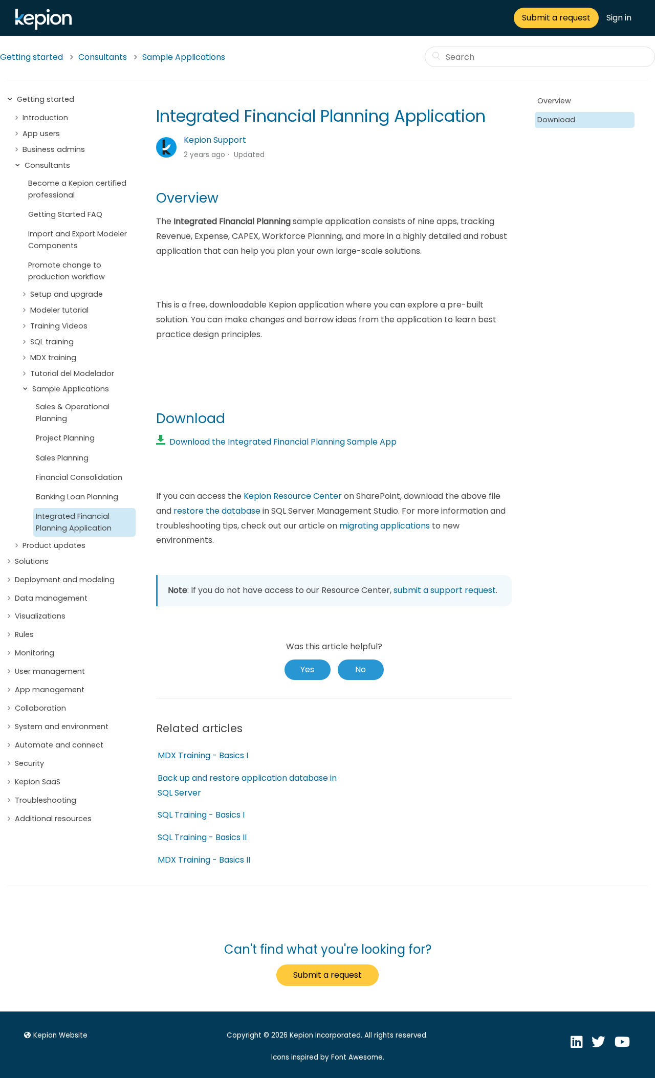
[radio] (308, 669)
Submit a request (556, 18)
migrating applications (384, 526)
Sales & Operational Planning (73, 413)
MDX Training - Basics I (203, 755)
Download (556, 120)
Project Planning (65, 438)
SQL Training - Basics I (201, 815)
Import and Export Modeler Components (77, 240)
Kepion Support (215, 140)
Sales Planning (62, 458)
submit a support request (445, 590)
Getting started (31, 57)
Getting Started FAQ (65, 214)
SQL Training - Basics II (202, 837)
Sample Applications (183, 57)
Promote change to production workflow (66, 271)
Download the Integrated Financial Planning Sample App (281, 442)
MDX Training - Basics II (204, 860)
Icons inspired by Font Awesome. (327, 1057)
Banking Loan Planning (77, 497)
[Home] (46, 27)
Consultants (102, 57)
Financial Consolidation (79, 477)
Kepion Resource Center (293, 496)
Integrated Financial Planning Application (74, 522)
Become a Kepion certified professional (77, 189)
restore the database (216, 511)
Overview (554, 101)
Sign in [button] (618, 18)
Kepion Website (60, 1035)
